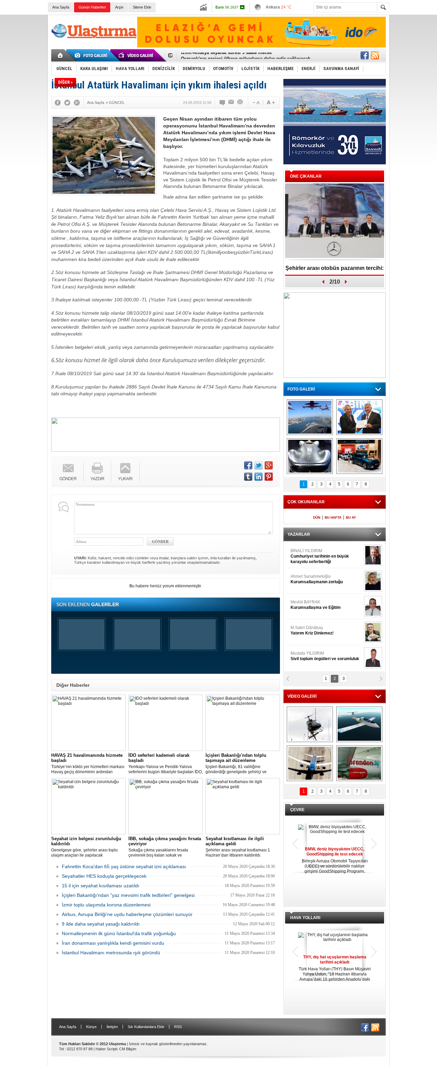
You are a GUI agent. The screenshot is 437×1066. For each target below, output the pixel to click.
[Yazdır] (240, 102)
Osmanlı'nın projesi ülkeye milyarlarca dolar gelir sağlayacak (245, 55)
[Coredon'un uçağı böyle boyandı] (359, 763)
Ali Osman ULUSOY (309, 553)
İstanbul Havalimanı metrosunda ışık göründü (111, 952)
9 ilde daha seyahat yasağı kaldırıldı (101, 924)
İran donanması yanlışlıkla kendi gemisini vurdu (113, 943)
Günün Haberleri (92, 7)
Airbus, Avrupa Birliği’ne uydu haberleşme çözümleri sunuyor (127, 914)
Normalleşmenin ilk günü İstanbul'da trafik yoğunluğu (119, 933)
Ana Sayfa (60, 7)
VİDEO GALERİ (301, 696)
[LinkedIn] (258, 477)
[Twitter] (67, 102)
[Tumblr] (248, 477)
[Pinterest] (269, 477)
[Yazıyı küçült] (256, 102)
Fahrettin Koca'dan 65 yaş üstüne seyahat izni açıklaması (124, 866)
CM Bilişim (127, 1049)
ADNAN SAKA (311, 605)
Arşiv (119, 7)
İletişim (112, 1027)
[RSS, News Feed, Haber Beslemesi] (375, 55)
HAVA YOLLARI (305, 917)
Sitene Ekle (142, 7)
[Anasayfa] (60, 55)
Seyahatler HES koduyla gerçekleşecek (104, 876)
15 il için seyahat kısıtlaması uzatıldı (100, 885)
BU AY (351, 517)
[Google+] (77, 102)
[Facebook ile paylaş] (365, 55)
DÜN (316, 517)
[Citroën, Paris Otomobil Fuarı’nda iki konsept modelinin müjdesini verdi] (359, 456)
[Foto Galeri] (92, 55)
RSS (178, 1027)
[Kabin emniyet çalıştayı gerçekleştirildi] (359, 417)
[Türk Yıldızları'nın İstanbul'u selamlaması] (310, 417)
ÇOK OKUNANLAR (306, 502)
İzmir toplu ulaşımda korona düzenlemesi (106, 904)
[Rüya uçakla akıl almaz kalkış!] (310, 763)
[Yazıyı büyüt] (271, 102)
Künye (91, 1027)
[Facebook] (58, 102)
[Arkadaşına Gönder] (231, 102)
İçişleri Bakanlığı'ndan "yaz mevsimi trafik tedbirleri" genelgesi (128, 895)
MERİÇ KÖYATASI (308, 630)
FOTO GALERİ (301, 389)
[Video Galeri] (136, 55)
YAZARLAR (298, 534)
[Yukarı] (125, 471)
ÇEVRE (297, 809)
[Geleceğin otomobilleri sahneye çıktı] (310, 456)
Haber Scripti (106, 1049)
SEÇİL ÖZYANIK (306, 579)
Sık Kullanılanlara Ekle (146, 1027)
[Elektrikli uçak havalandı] (359, 724)
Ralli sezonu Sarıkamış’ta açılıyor (334, 268)
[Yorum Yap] (223, 102)
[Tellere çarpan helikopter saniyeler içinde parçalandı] (310, 724)
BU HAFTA (333, 517)
